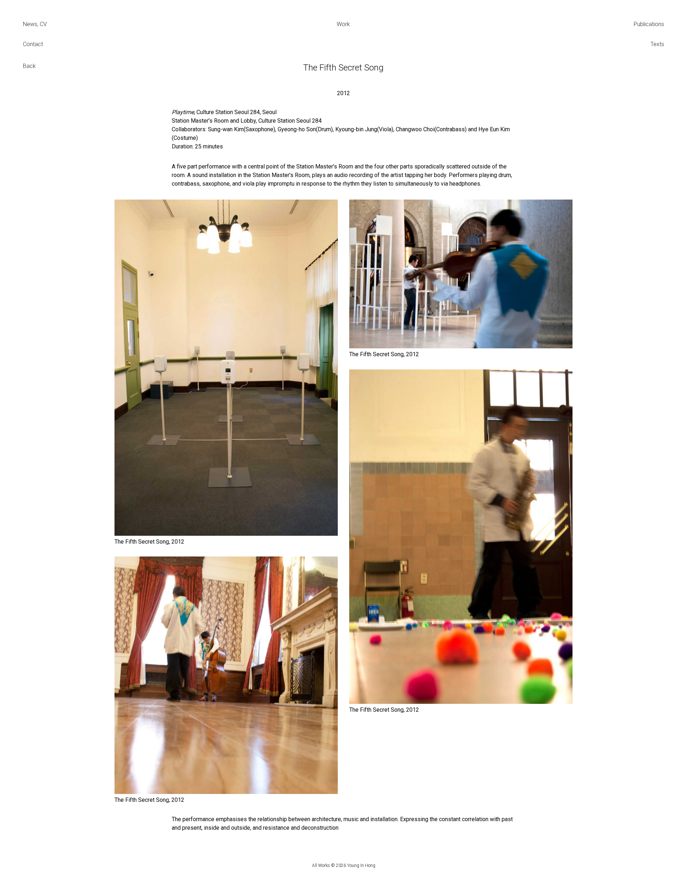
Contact (33, 44)
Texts (657, 44)
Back (29, 66)
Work (343, 24)
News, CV (35, 24)
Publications (649, 24)
